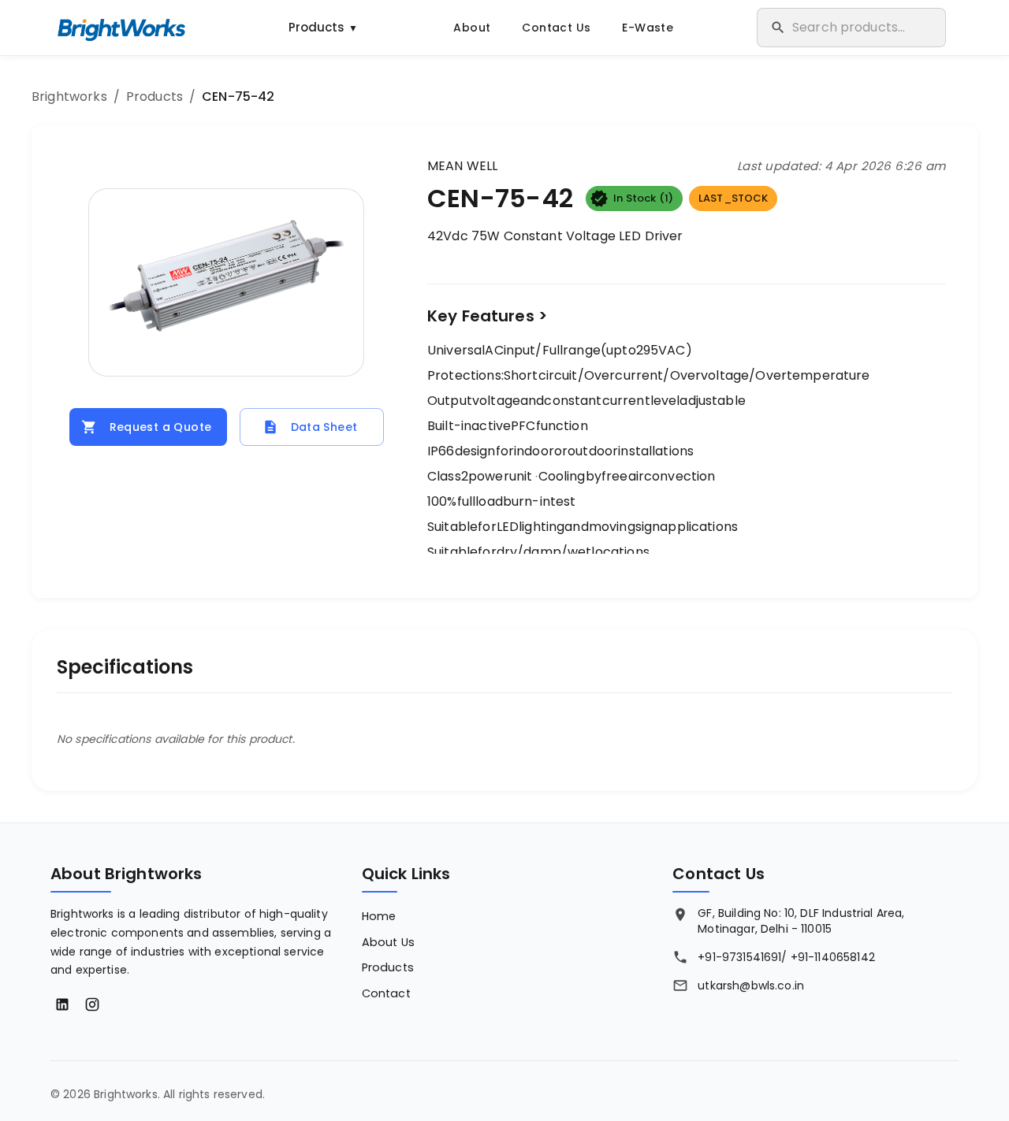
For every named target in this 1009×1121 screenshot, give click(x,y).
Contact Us (556, 27)
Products (323, 27)
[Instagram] (92, 1004)
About (471, 27)
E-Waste (647, 27)
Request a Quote (161, 427)
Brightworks (69, 96)
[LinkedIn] (62, 1004)
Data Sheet (324, 427)
